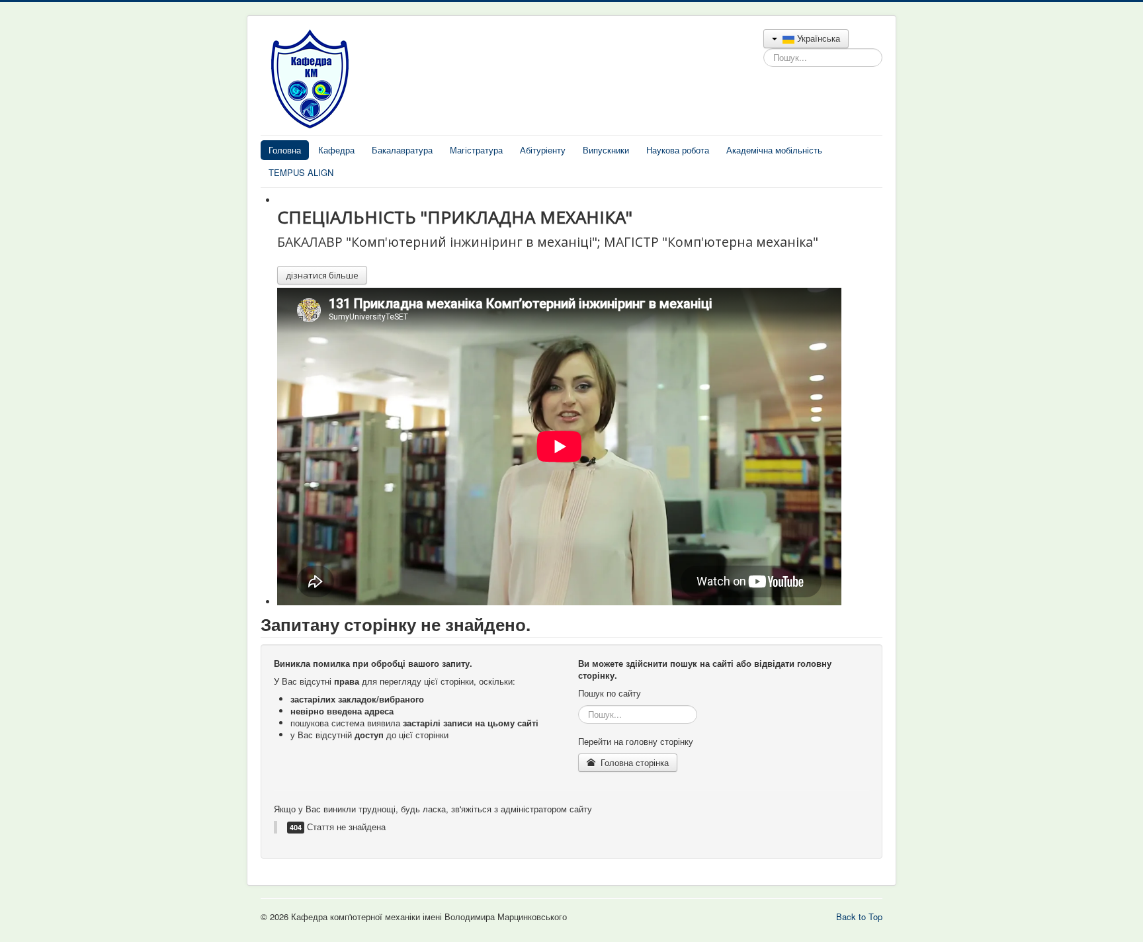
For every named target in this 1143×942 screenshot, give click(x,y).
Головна (285, 150)
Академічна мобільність (774, 150)
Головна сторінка (633, 762)
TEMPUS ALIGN (301, 172)
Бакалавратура (402, 150)
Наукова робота (677, 150)
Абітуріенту (543, 150)
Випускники (606, 150)
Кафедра (336, 150)
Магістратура (476, 150)
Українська (817, 38)
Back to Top (859, 916)
